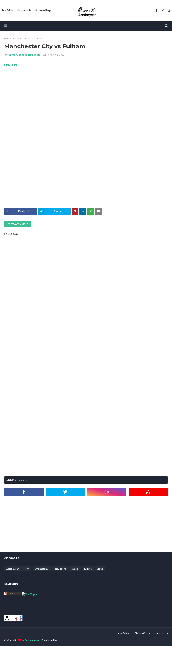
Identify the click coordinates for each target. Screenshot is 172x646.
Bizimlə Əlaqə (142, 633)
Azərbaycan (12, 568)
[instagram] (168, 10)
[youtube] (148, 492)
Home (7, 38)
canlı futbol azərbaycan (24, 54)
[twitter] (162, 10)
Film (27, 568)
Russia (75, 568)
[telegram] (24, 502)
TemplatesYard (32, 640)
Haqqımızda (161, 633)
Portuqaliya (60, 568)
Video (100, 568)
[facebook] (156, 10)
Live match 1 (41, 568)
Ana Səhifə (123, 633)
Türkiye (88, 568)
